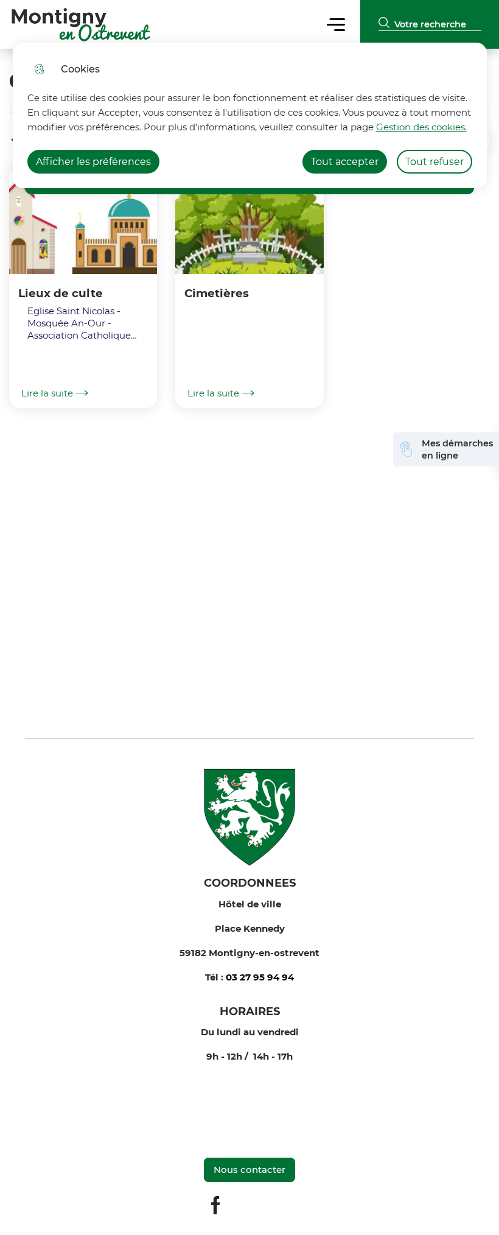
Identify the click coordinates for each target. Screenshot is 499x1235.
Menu (336, 24)
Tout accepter (345, 161)
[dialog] (250, 115)
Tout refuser (434, 161)
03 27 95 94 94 (260, 977)
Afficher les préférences (93, 161)
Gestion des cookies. (421, 127)
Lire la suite (47, 393)
